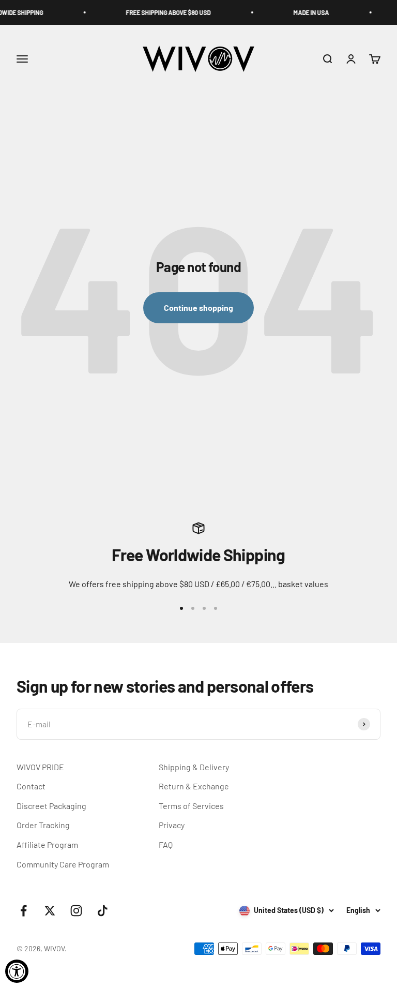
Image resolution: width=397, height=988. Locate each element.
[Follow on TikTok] (103, 911)
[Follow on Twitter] (50, 911)
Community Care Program (63, 864)
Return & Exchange (194, 786)
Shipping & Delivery (194, 767)
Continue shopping (198, 307)
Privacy (172, 825)
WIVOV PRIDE (40, 767)
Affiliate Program (47, 844)
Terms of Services (191, 806)
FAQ (166, 844)
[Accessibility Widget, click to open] (16, 971)
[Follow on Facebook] (23, 911)
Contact (31, 786)
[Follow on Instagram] (76, 911)
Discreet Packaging (51, 806)
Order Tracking (43, 825)
